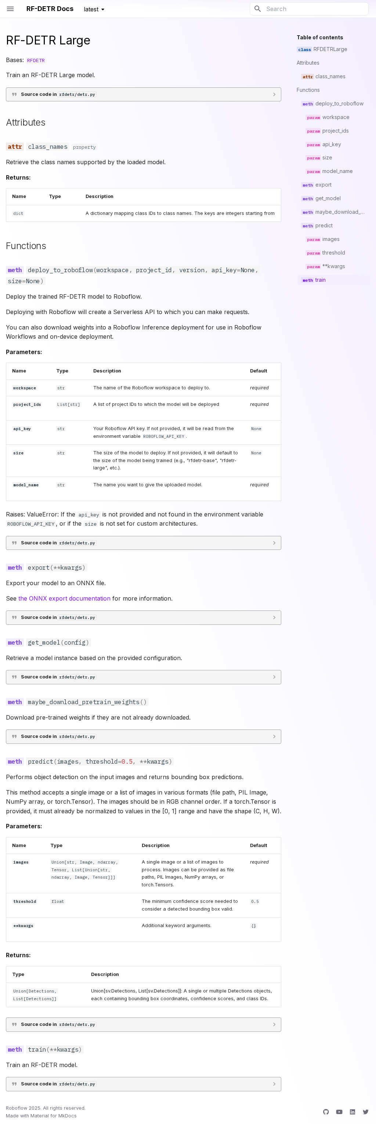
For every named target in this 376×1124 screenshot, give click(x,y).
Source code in (58, 94)
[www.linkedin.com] (352, 1112)
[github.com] (326, 1112)
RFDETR (36, 60)
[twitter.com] (366, 1112)
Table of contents (320, 37)
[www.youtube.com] (339, 1112)
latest (91, 9)
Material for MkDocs (53, 1115)
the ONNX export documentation (64, 598)
